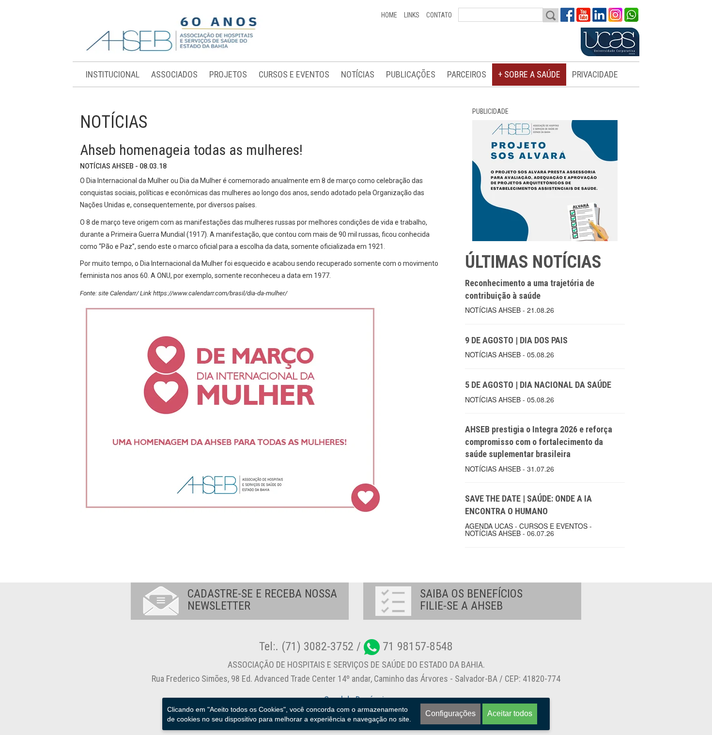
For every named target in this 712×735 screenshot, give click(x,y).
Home (389, 15)
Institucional (112, 74)
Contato (439, 15)
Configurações (450, 713)
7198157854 (631, 15)
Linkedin (599, 15)
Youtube (583, 15)
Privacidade (595, 74)
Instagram (615, 15)
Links (411, 15)
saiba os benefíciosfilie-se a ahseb (471, 599)
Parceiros (466, 74)
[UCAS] (610, 42)
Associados (174, 74)
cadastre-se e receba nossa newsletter (262, 599)
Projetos (228, 74)
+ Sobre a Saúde (529, 74)
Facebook (567, 15)
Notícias (357, 74)
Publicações (410, 74)
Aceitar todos (509, 713)
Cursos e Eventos (294, 74)
